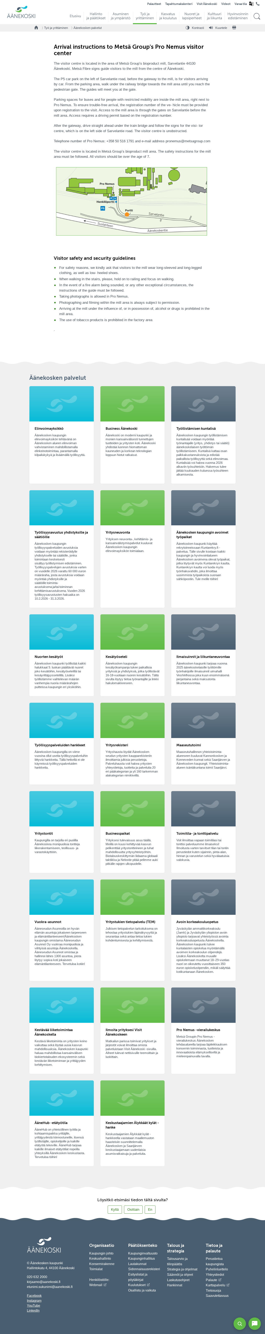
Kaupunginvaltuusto (143, 1253)
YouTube (33, 1305)
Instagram (34, 1300)
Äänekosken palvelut (87, 28)
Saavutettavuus (217, 1295)
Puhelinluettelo (217, 1269)
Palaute (211, 1280)
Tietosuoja (213, 1290)
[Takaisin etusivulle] (36, 28)
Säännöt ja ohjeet (180, 1274)
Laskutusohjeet (178, 1280)
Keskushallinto (100, 1258)
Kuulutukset (137, 1285)
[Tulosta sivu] (234, 28)
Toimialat (95, 1269)
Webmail (95, 1285)
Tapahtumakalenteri (179, 4)
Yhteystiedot (215, 1274)
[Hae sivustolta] (257, 16)
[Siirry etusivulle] (21, 18)
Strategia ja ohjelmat (182, 1269)
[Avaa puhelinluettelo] (258, 4)
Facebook (34, 1295)
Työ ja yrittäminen (56, 28)
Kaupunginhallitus (141, 1258)
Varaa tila (241, 4)
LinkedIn (33, 1310)
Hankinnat (175, 1285)
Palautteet (154, 4)
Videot (225, 4)
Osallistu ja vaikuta (142, 1290)
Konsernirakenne (101, 1264)
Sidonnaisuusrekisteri (144, 1269)
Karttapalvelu (215, 1285)
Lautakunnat (137, 1264)
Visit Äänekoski (207, 4)
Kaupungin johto (101, 1253)
